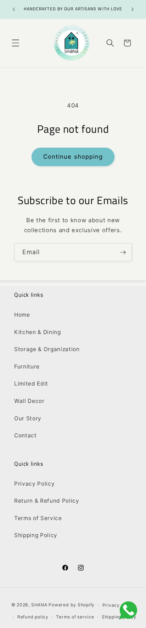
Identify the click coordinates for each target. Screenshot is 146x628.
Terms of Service (38, 518)
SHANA (39, 605)
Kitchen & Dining (37, 332)
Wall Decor (29, 401)
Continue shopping (73, 156)
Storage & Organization (47, 349)
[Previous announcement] (14, 9)
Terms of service (75, 616)
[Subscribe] (122, 252)
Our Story (27, 418)
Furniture (27, 366)
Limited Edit (31, 383)
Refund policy (33, 616)
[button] (15, 42)
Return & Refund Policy (46, 500)
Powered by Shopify (72, 605)
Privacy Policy (34, 483)
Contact (25, 435)
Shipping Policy (35, 535)
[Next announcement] (132, 9)
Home (22, 314)
